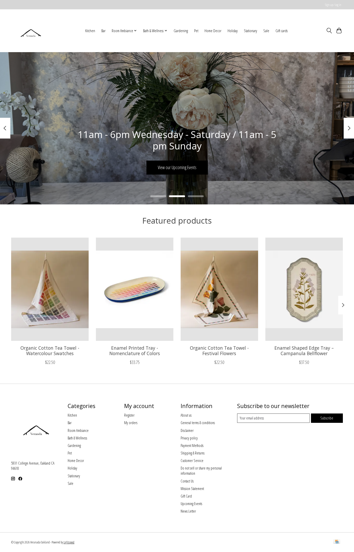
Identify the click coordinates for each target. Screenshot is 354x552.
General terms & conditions (198, 422)
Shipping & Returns (192, 453)
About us (186, 415)
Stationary (250, 30)
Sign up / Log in (333, 5)
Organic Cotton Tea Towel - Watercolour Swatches (49, 350)
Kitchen (90, 30)
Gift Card (186, 496)
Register (129, 415)
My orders (130, 422)
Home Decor (212, 30)
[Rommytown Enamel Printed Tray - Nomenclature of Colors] (134, 289)
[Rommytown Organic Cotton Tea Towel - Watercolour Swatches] (50, 289)
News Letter (188, 511)
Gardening (181, 30)
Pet (196, 30)
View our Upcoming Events (177, 167)
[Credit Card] (337, 542)
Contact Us (187, 481)
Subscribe (326, 417)
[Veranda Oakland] (30, 30)
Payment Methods (192, 445)
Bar (103, 30)
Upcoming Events (191, 503)
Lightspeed (68, 542)
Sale (266, 30)
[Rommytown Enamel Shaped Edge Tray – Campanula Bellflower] (304, 289)
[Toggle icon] (329, 30)
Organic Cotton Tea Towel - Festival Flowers (219, 350)
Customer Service (192, 460)
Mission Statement (192, 488)
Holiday (233, 30)
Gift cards (281, 30)
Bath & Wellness (77, 437)
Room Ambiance (78, 430)
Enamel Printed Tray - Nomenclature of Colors (134, 350)
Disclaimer (187, 430)
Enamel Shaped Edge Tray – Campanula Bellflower (304, 350)
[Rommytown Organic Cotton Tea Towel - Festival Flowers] (219, 289)
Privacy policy (189, 437)
